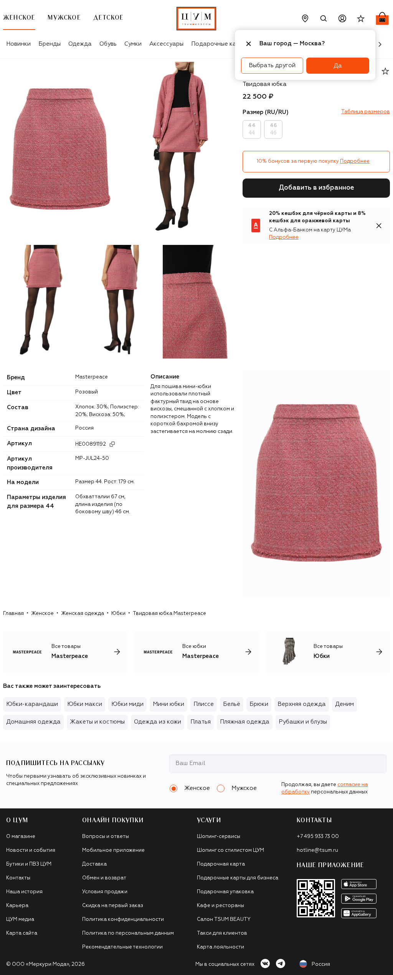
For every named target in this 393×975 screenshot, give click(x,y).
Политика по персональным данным (128, 933)
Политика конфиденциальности (123, 919)
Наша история (24, 891)
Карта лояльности (220, 947)
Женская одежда (82, 613)
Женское (42, 613)
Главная (13, 613)
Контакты (18, 878)
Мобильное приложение (113, 850)
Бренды (49, 44)
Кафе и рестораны (220, 905)
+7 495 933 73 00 (318, 836)
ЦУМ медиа (20, 919)
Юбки (118, 613)
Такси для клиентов (222, 933)
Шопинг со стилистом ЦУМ (230, 850)
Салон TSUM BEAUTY (224, 919)
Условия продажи (104, 891)
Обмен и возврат (104, 878)
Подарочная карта (221, 864)
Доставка (94, 864)
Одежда (80, 44)
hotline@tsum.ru (317, 850)
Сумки (133, 44)
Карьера (17, 905)
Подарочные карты (219, 44)
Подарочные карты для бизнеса (237, 878)
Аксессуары (166, 44)
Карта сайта (21, 933)
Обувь (108, 44)
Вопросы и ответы (105, 836)
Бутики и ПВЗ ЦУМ (28, 864)
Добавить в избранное (316, 188)
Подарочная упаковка (225, 891)
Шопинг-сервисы (218, 836)
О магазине (20, 836)
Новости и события (30, 850)
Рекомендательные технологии (122, 947)
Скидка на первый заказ (112, 905)
